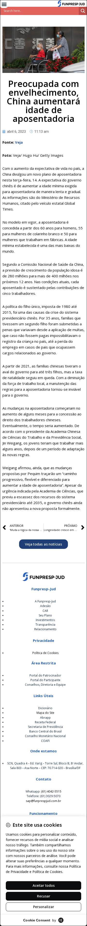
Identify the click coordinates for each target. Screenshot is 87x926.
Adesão (45, 606)
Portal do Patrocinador (45, 675)
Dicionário (45, 708)
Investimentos (45, 620)
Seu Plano (45, 615)
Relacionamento (45, 629)
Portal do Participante (45, 680)
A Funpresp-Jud (45, 601)
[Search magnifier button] (83, 11)
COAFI (45, 741)
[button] (4, 4)
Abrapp (45, 718)
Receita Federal (45, 722)
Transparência (45, 625)
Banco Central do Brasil (45, 731)
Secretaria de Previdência (45, 727)
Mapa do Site (45, 713)
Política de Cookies (45, 653)
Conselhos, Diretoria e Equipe (45, 685)
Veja (19, 142)
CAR (45, 611)
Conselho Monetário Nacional (45, 736)
